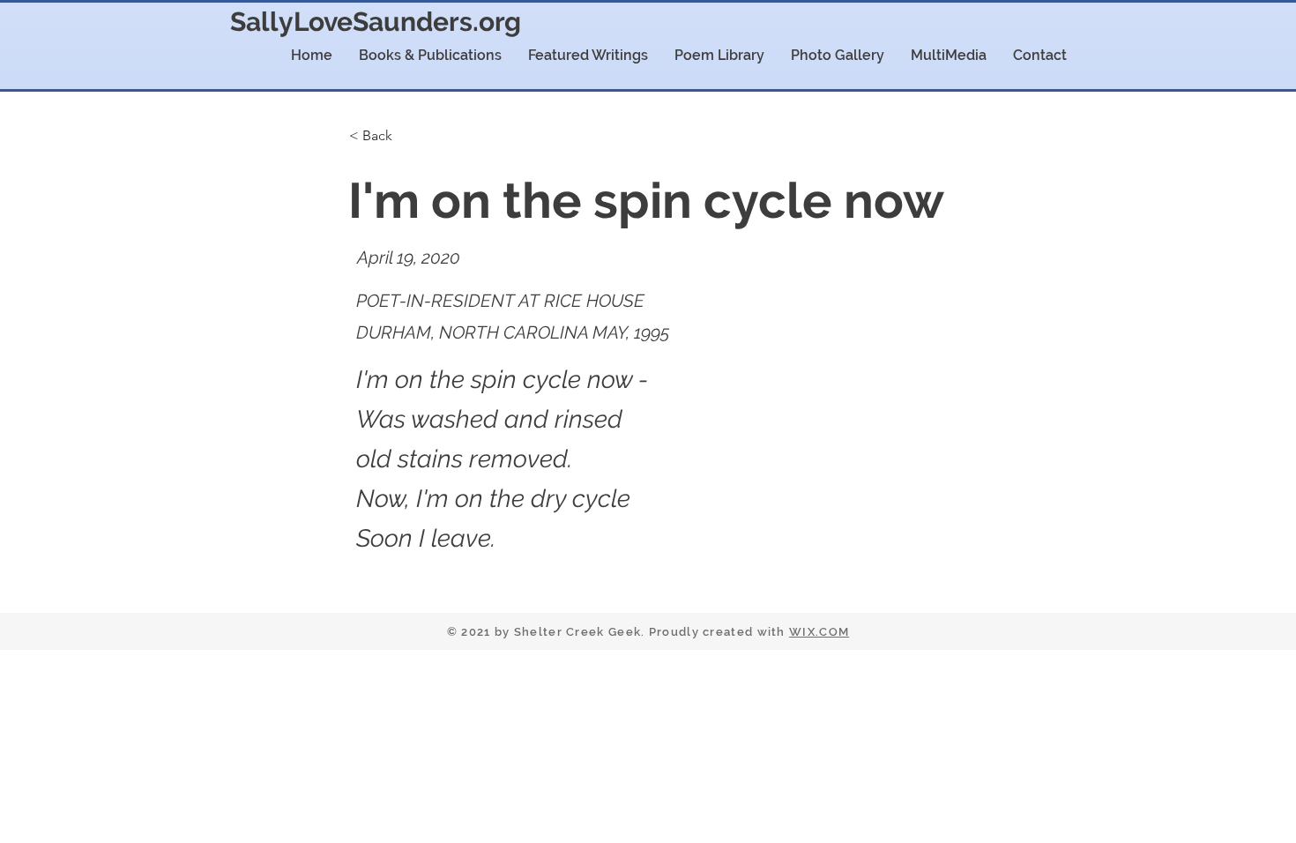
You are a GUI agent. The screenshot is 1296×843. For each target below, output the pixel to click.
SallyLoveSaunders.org (375, 21)
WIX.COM (819, 631)
